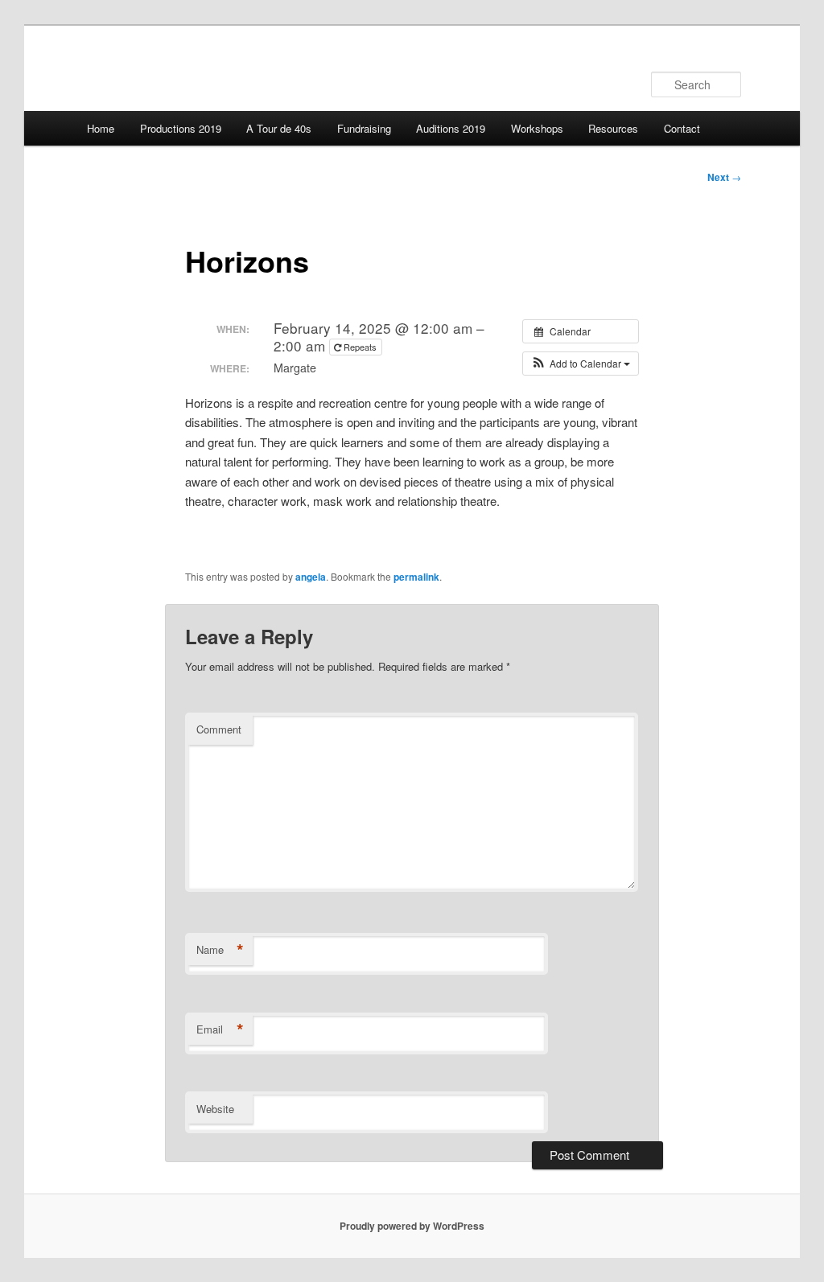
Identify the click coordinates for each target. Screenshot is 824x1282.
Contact (682, 128)
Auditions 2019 (450, 128)
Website (215, 1108)
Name (220, 950)
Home (100, 128)
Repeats (360, 346)
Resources (613, 128)
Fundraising (364, 128)
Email (220, 1029)
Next (724, 177)
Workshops (537, 128)
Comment (218, 729)
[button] (580, 363)
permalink (416, 576)
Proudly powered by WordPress (412, 1225)
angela (310, 576)
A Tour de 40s (278, 128)
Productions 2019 (180, 128)
